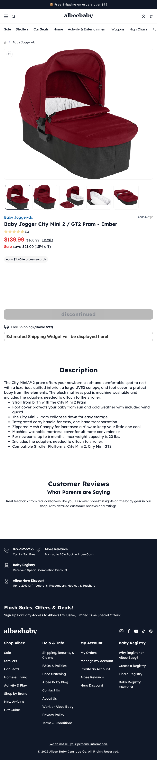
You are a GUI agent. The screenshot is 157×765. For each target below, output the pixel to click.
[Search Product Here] (13, 16)
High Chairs (138, 29)
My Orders (89, 653)
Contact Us (51, 690)
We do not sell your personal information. (78, 744)
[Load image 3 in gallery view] (71, 197)
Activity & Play (15, 685)
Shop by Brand (15, 693)
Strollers (22, 29)
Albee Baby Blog (55, 682)
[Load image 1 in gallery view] (17, 197)
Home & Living (15, 677)
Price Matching (54, 674)
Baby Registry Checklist (130, 684)
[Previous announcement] (5, 4)
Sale (7, 29)
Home (58, 29)
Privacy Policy (53, 715)
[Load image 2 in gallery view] (44, 197)
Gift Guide (12, 710)
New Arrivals (14, 702)
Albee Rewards (92, 677)
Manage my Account (97, 661)
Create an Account (95, 669)
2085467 (144, 217)
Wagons (117, 29)
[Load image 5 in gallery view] (126, 197)
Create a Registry (132, 666)
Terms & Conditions (57, 723)
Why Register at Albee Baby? (131, 655)
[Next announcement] (151, 4)
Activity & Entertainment (87, 29)
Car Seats (41, 29)
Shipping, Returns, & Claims (58, 655)
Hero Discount (92, 685)
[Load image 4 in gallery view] (99, 197)
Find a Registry (130, 674)
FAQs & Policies (54, 666)
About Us (49, 698)
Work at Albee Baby (57, 707)
